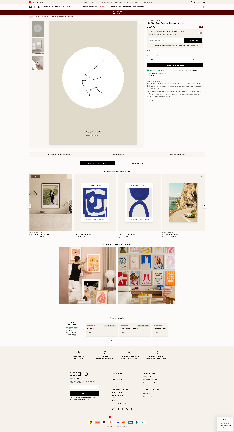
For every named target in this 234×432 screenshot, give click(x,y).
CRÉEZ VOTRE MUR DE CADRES (97, 163)
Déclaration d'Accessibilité (120, 389)
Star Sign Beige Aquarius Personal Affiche (63, 16)
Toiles (77, 7)
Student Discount (117, 392)
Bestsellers (48, 7)
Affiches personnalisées (42, 16)
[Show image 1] (38, 29)
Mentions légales (117, 379)
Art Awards (115, 400)
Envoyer (84, 393)
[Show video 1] (38, 63)
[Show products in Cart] (203, 7)
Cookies (145, 386)
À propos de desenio (118, 373)
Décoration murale (114, 7)
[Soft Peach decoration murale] (87, 275)
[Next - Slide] (205, 206)
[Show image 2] (38, 46)
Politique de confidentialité (151, 389)
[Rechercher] (195, 7)
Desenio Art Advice (149, 373)
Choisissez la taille (153, 56)
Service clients (147, 376)
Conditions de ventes (149, 383)
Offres (102, 7)
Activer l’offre (193, 40)
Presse (114, 376)
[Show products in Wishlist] (199, 7)
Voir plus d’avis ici (117, 341)
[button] (200, 59)
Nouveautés (59, 7)
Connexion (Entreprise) (119, 404)
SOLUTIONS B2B (138, 7)
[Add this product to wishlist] (140, 22)
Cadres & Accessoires (89, 7)
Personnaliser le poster (175, 65)
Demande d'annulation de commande (151, 392)
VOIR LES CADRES (137, 163)
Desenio (122, 427)
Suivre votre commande (150, 379)
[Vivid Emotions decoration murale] (146, 275)
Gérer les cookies (148, 397)
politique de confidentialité (165, 45)
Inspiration (127, 7)
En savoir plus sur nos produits (156, 104)
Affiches (69, 7)
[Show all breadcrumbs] (31, 17)
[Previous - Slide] (29, 206)
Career (114, 383)
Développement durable (119, 386)
